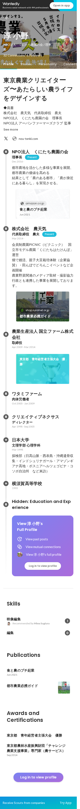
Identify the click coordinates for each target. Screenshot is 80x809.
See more (10, 129)
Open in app (61, 5)
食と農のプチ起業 (33, 209)
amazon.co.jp (35, 203)
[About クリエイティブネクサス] (6, 416)
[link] (42, 204)
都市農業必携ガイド (35, 316)
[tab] (8, 64)
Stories (26, 64)
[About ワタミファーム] (6, 393)
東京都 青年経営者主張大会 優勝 (42, 361)
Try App (66, 803)
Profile (8, 64)
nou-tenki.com (28, 138)
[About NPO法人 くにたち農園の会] (6, 151)
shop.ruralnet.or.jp (37, 310)
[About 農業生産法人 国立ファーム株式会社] (6, 334)
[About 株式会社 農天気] (6, 228)
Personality (48, 64)
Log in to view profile (43, 566)
